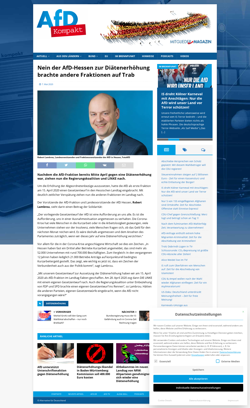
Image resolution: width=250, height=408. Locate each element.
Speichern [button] (198, 369)
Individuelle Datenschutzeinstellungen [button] (198, 387)
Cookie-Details (165, 400)
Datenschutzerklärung (230, 352)
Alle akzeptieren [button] (198, 378)
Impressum (233, 400)
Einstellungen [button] (197, 354)
